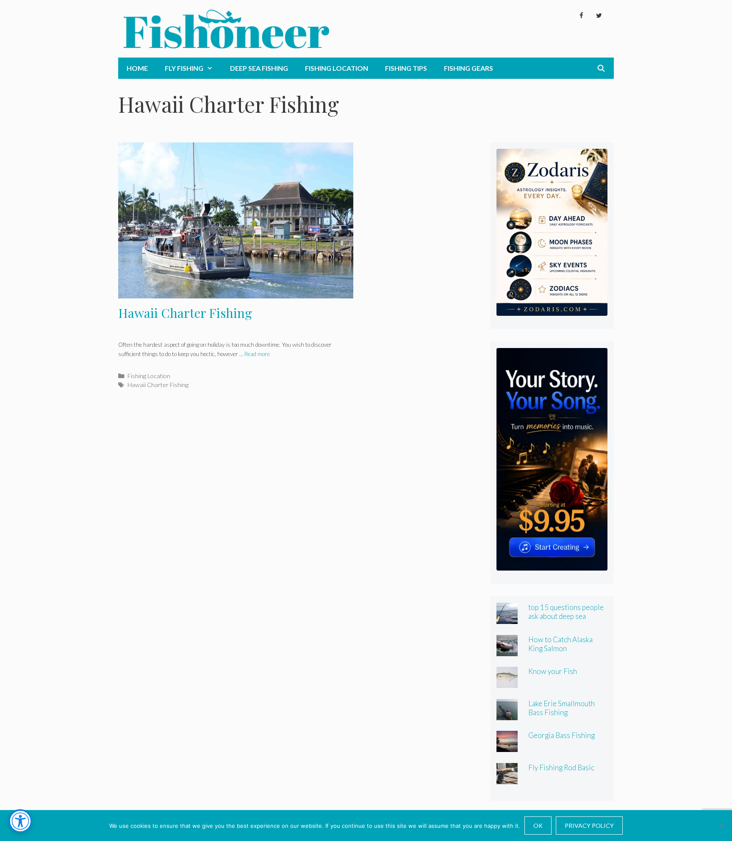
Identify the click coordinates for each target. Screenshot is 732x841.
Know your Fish (552, 671)
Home (137, 68)
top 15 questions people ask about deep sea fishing (566, 616)
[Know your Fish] (507, 682)
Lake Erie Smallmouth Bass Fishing (561, 708)
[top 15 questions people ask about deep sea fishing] (507, 618)
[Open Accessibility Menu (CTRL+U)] (20, 821)
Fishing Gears (468, 68)
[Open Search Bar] (601, 68)
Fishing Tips (406, 68)
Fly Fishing (184, 68)
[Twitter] (599, 15)
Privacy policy (589, 825)
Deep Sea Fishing (259, 68)
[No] (721, 826)
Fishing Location (336, 68)
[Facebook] (581, 15)
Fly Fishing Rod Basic (561, 767)
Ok (538, 825)
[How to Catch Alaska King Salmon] (507, 650)
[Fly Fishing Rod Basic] (507, 778)
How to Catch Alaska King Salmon (560, 644)
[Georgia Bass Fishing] (507, 746)
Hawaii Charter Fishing (185, 312)
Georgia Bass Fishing (561, 735)
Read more (257, 354)
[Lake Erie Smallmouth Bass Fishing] (507, 714)
